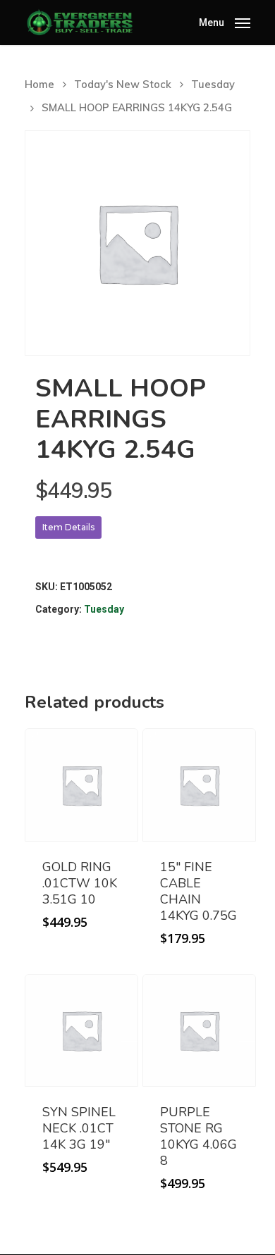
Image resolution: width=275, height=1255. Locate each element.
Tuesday (213, 84)
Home (39, 84)
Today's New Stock (122, 84)
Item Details (68, 527)
